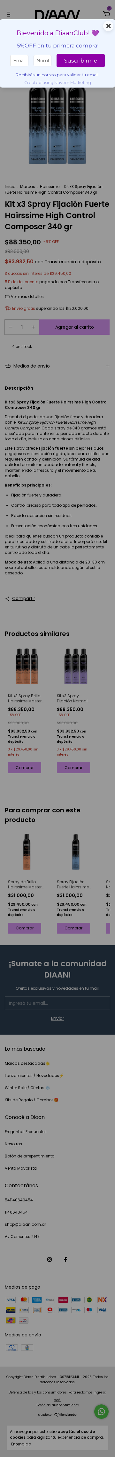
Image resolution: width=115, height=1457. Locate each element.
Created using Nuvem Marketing (57, 82)
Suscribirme (80, 60)
